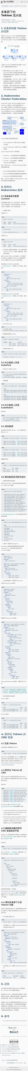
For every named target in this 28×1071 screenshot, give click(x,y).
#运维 (2, 22)
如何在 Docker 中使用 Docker (10, 1045)
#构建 (12, 22)
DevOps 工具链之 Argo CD (9, 1051)
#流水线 (9, 22)
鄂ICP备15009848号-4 (14, 1067)
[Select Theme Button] (21, 2)
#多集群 (19, 21)
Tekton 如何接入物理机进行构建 (11, 1049)
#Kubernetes (14, 21)
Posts (11, 6)
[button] (26, 2)
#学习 (5, 22)
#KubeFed (9, 21)
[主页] (1, 1)
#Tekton (4, 21)
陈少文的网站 (5, 6)
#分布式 (16, 22)
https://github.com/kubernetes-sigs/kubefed (15, 1020)
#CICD (22, 21)
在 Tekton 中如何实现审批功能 (10, 1047)
